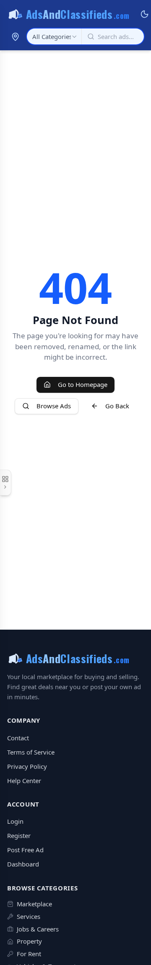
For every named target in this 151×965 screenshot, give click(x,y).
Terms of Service (31, 752)
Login (15, 821)
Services (28, 916)
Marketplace (34, 904)
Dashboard (23, 864)
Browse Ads (53, 406)
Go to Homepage (82, 384)
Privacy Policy (27, 766)
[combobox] (54, 36)
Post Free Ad (25, 850)
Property (29, 941)
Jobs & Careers (38, 929)
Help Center (24, 780)
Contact (18, 738)
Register (19, 835)
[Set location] (15, 36)
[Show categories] (5, 482)
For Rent (29, 953)
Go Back (117, 406)
